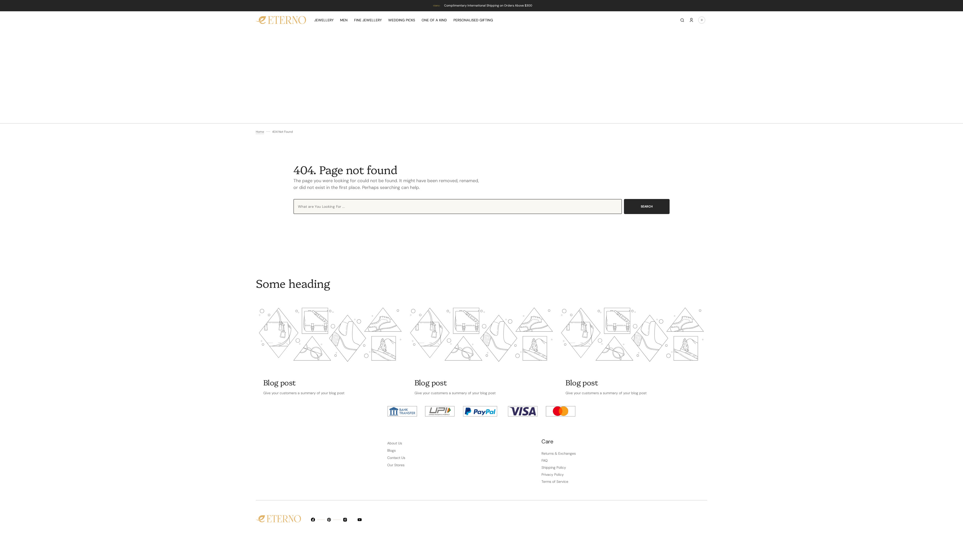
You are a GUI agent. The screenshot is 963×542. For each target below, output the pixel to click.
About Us (394, 443)
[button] (682, 20)
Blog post (279, 382)
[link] (330, 334)
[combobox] (457, 206)
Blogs (391, 450)
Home (260, 132)
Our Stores (396, 465)
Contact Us (396, 457)
